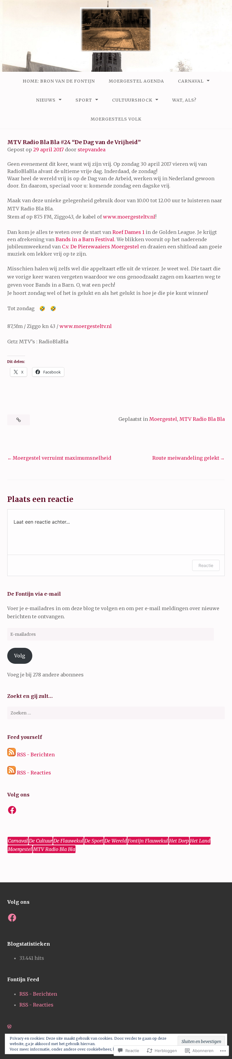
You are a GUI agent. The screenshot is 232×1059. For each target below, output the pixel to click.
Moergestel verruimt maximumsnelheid (62, 458)
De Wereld (116, 841)
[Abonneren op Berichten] (11, 755)
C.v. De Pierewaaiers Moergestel (100, 247)
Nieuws (46, 100)
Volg (19, 656)
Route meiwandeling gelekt (185, 458)
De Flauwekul (68, 841)
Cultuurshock (132, 100)
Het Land (200, 841)
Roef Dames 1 (128, 232)
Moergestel (163, 419)
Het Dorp (179, 841)
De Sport (94, 841)
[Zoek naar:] (116, 713)
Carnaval (191, 81)
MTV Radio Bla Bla (202, 419)
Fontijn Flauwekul (148, 841)
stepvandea (91, 150)
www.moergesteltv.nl (129, 217)
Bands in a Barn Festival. (85, 239)
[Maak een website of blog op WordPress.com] (9, 1026)
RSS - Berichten (36, 755)
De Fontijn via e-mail (34, 594)
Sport (84, 100)
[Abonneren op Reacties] (11, 773)
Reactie (205, 565)
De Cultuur (40, 841)
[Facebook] (12, 810)
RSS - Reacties (34, 773)
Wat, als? (184, 100)
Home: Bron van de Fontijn (59, 81)
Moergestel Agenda (136, 81)
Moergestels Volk (116, 119)
